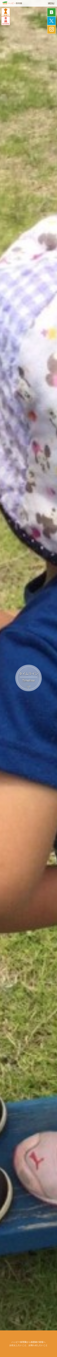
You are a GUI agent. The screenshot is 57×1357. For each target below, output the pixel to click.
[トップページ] (12, 4)
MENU (51, 3)
